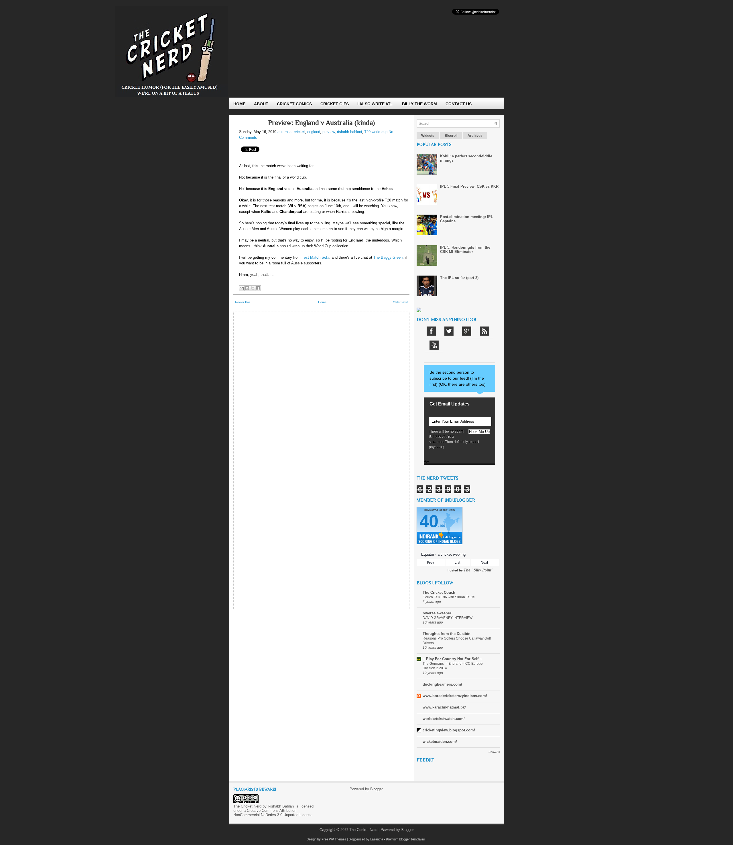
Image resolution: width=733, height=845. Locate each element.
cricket (299, 132)
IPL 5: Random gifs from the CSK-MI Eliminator (465, 249)
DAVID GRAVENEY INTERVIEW (447, 618)
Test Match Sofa (315, 257)
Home (239, 104)
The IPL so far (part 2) (459, 278)
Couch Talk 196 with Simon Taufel (449, 597)
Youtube (434, 345)
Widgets (427, 136)
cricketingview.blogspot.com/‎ (449, 730)
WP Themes (337, 839)
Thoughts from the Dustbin (446, 634)
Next (484, 563)
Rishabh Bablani (281, 806)
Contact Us (459, 104)
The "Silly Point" (479, 570)
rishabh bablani (349, 132)
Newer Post (243, 302)
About (261, 104)
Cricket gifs (334, 104)
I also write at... (375, 104)
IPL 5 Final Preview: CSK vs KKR (469, 186)
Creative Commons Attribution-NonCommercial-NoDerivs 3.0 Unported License (272, 812)
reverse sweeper (437, 613)
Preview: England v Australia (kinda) (321, 122)
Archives (475, 136)
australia (284, 132)
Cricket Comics (294, 104)
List (457, 563)
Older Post (400, 302)
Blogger (376, 789)
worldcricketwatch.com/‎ (444, 719)
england (313, 132)
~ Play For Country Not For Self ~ (452, 659)
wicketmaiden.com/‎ (440, 741)
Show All (494, 751)
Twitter (449, 331)
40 (428, 521)
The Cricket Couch (439, 592)
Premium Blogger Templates (405, 839)
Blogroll (451, 136)
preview (328, 132)
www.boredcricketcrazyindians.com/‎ (455, 696)
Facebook (431, 331)
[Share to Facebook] (258, 288)
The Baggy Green (388, 257)
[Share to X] (252, 288)
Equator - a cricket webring (443, 554)
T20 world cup (375, 132)
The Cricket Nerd (363, 829)
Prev (430, 563)
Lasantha (376, 839)
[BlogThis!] (247, 288)
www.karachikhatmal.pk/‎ (444, 707)
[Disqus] (321, 386)
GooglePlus (466, 331)
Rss (484, 331)
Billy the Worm (419, 104)
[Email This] (242, 288)
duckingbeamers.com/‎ (442, 684)
